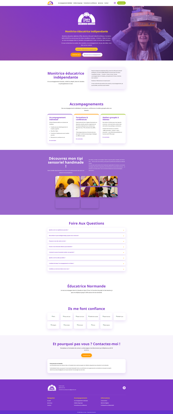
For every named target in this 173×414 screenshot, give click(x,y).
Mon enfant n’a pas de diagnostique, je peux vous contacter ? (64, 235)
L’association (104, 400)
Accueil (49, 400)
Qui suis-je (100, 3)
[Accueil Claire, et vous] (50, 3)
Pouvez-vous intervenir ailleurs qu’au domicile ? (60, 246)
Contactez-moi (76, 54)
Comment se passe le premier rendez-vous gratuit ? (61, 252)
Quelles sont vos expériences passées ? (58, 230)
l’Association (121, 3)
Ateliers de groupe (77, 3)
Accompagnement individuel (65, 3)
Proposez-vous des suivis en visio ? (57, 241)
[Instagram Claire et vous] (114, 2)
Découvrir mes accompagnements (92, 54)
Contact (106, 3)
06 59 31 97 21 (62, 387)
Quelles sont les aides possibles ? (57, 257)
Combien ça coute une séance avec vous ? (59, 269)
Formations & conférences (90, 3)
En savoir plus (52, 140)
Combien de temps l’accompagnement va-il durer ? (61, 263)
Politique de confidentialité (107, 405)
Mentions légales (105, 403)
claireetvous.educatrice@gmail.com (67, 389)
